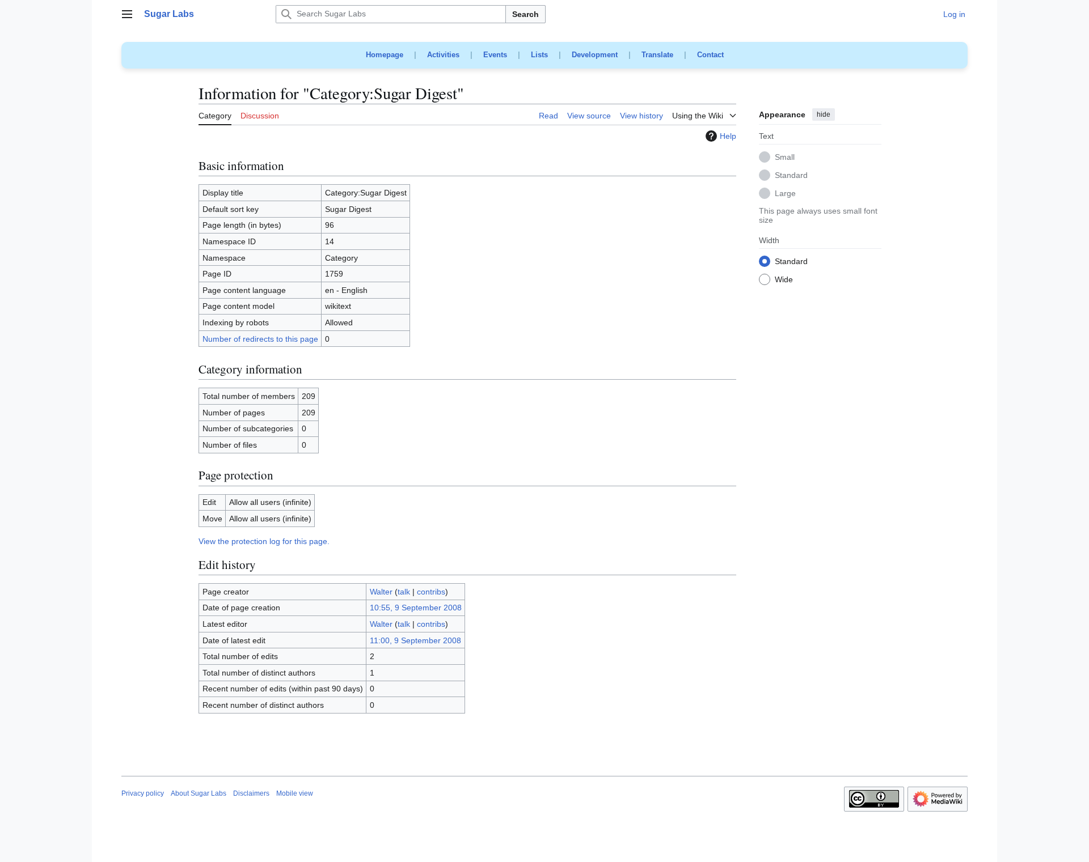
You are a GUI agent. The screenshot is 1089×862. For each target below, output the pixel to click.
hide (823, 114)
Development (595, 54)
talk (404, 591)
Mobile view (294, 793)
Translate (657, 54)
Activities (443, 54)
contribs (431, 591)
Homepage (384, 54)
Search (525, 14)
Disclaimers (251, 793)
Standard (791, 175)
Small (785, 157)
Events (495, 54)
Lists (539, 54)
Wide (784, 279)
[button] (127, 14)
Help (728, 136)
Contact (710, 54)
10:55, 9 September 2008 (416, 607)
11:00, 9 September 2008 (415, 640)
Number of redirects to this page (260, 338)
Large (785, 193)
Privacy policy (142, 793)
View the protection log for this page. (264, 541)
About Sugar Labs (198, 793)
